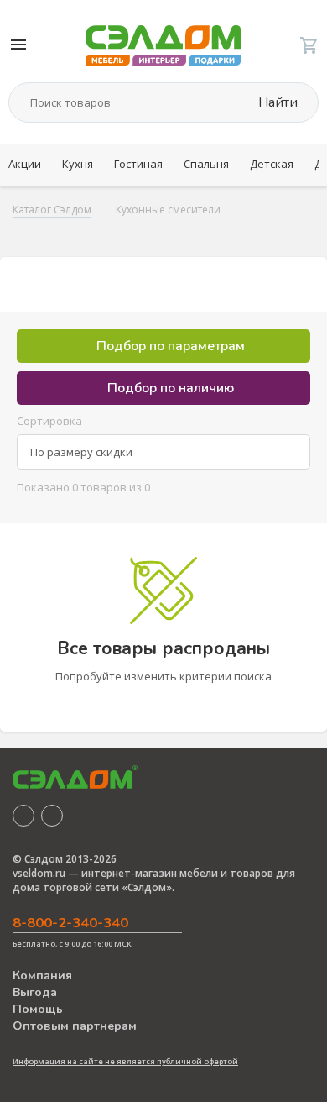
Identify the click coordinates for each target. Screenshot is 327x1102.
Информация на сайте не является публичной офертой (125, 1061)
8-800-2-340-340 (70, 922)
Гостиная (138, 163)
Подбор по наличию (169, 388)
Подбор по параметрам (169, 346)
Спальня (206, 163)
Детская (271, 163)
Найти (276, 102)
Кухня (77, 163)
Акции (24, 163)
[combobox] (163, 452)
